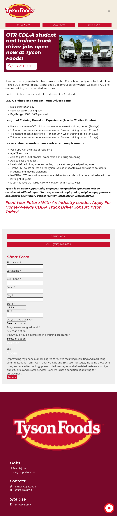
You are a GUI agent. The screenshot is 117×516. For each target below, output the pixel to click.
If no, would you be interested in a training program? (38, 334)
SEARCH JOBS (23, 66)
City (10, 295)
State (11, 303)
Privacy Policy (23, 504)
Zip (9, 311)
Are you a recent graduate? (23, 327)
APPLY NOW (23, 24)
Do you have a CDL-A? (20, 319)
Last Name (14, 270)
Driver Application (25, 486)
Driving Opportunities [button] (22, 472)
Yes (9, 349)
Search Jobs (19, 468)
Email (11, 287)
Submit (12, 377)
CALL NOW (59, 24)
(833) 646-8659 (23, 490)
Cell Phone (14, 279)
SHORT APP (94, 24)
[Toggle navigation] (109, 10)
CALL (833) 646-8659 (58, 244)
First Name (14, 262)
